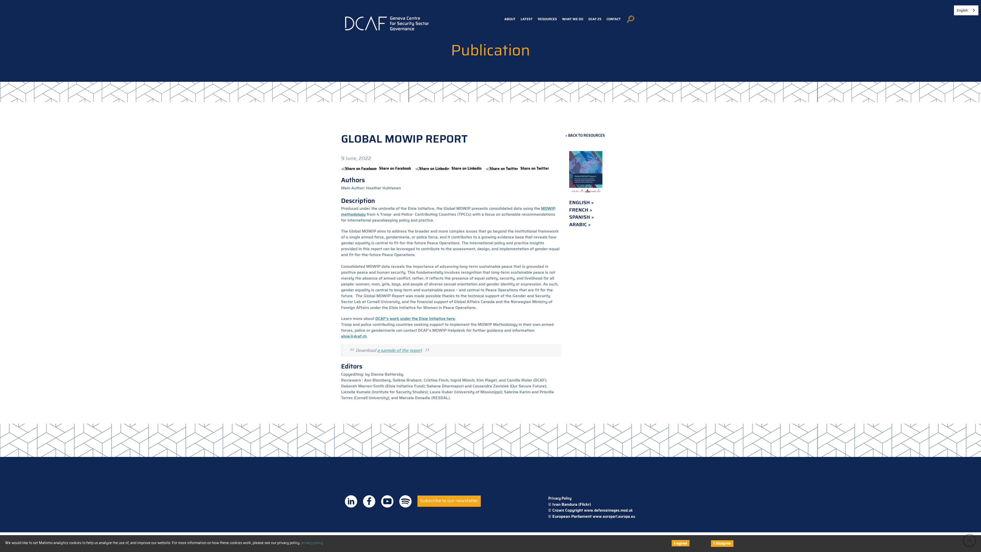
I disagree (722, 543)
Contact (613, 19)
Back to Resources (586, 135)
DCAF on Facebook (369, 501)
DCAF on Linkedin (351, 501)
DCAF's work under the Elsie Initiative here (415, 318)
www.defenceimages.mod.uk (608, 510)
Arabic (578, 224)
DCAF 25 (594, 19)
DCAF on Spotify (405, 501)
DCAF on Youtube (387, 501)
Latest (527, 19)
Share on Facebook (395, 168)
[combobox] (966, 10)
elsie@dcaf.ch (354, 336)
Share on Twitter (534, 168)
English (580, 202)
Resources (547, 19)
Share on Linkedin (466, 168)
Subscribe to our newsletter (449, 500)
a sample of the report (399, 350)
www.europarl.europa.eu (614, 516)
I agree (680, 543)
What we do (572, 19)
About (510, 19)
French (579, 210)
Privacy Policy (559, 498)
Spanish (580, 217)
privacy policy (312, 543)
